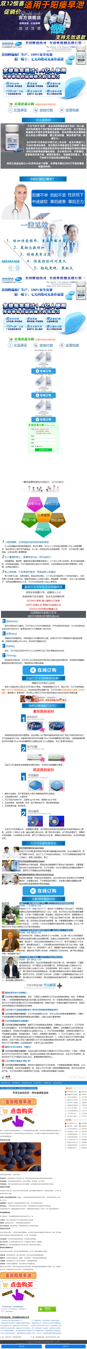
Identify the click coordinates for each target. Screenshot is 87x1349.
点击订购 (21, 1346)
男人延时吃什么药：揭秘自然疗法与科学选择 (14, 1325)
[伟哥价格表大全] (17, 1077)
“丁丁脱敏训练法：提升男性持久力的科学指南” (45, 1320)
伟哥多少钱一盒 (5, 1083)
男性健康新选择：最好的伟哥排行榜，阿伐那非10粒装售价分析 (53, 1337)
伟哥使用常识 (38, 1083)
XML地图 (57, 1341)
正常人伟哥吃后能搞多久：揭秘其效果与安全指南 (16, 1333)
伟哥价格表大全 (57, 1083)
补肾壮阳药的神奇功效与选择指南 (76, 1137)
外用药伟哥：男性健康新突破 (13, 1337)
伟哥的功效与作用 (27, 1083)
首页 (2, 1088)
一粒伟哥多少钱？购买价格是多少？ (11, 1320)
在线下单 (65, 1346)
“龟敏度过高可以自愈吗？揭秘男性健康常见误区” (15, 1323)
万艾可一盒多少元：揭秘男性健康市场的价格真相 (46, 1333)
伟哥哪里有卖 (47, 1083)
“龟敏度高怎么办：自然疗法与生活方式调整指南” (46, 1323)
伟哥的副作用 (16, 1083)
